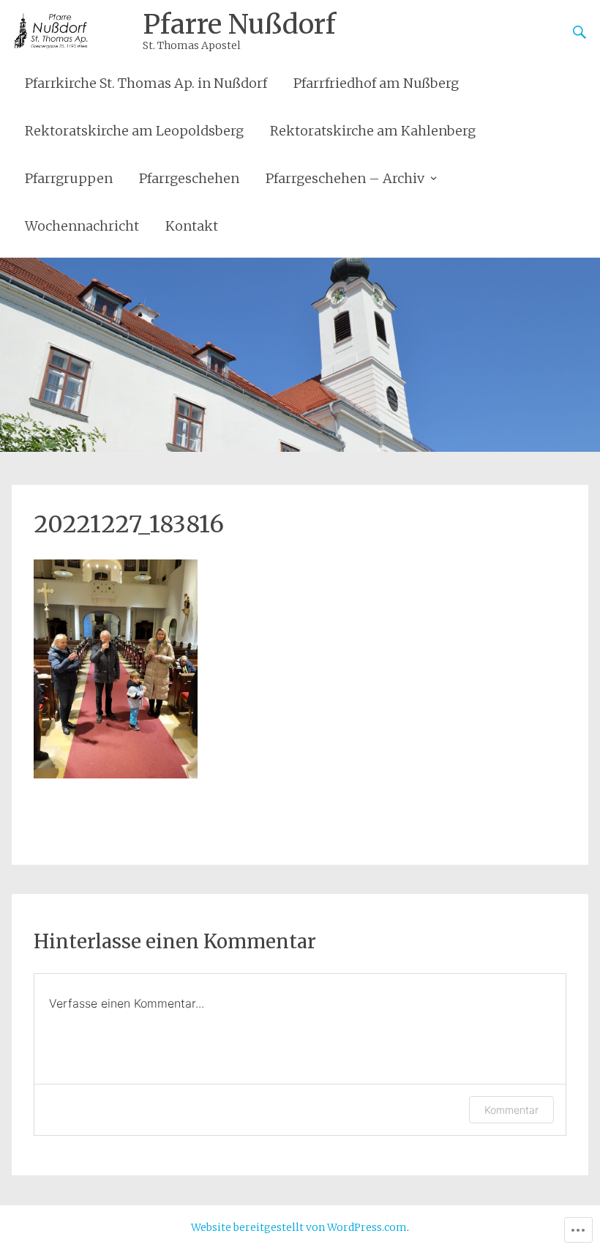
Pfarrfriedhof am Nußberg (376, 83)
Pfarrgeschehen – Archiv (345, 178)
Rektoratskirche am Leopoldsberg (134, 130)
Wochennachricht (82, 225)
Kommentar (511, 1110)
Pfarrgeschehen (189, 178)
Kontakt (191, 225)
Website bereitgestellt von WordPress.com (299, 1227)
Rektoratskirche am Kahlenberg (373, 130)
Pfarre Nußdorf (239, 24)
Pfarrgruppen (69, 178)
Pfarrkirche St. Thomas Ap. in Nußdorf (146, 83)
